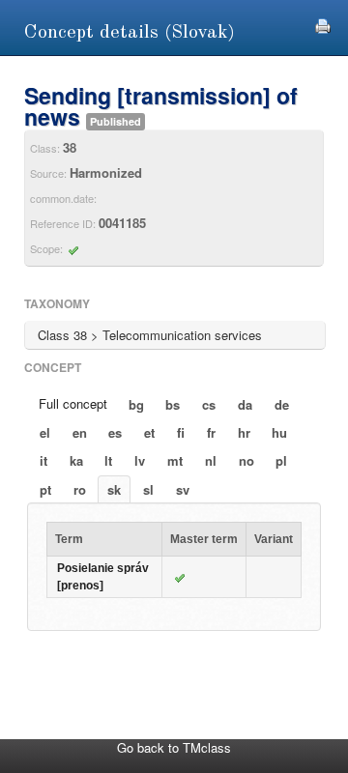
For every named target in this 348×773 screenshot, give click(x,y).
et (149, 432)
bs (172, 404)
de (282, 404)
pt (45, 489)
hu (279, 432)
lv (139, 460)
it (43, 460)
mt (175, 460)
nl (211, 460)
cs (209, 404)
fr (211, 432)
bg (136, 404)
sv (182, 489)
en (79, 432)
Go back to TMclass (174, 747)
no (246, 460)
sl (148, 489)
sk (114, 489)
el (45, 432)
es (115, 432)
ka (76, 460)
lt (108, 460)
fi (181, 432)
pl (281, 460)
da (245, 404)
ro (79, 489)
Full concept (73, 403)
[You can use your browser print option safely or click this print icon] (323, 23)
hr (244, 432)
